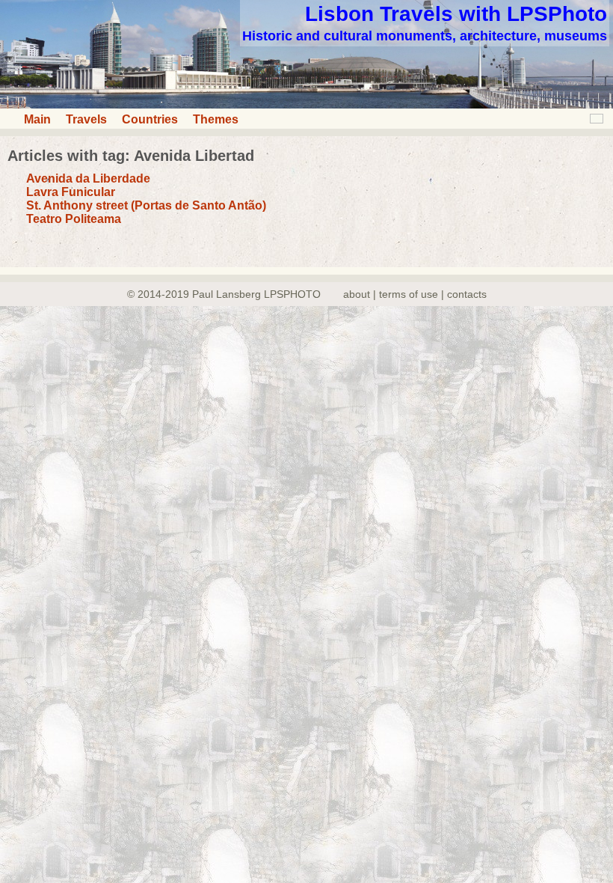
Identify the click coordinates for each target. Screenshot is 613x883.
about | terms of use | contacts (415, 294)
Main (37, 119)
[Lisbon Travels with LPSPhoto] (306, 104)
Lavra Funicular (70, 192)
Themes (215, 119)
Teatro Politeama (73, 219)
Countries (150, 119)
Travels (86, 119)
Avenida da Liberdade (88, 178)
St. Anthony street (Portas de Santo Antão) (146, 205)
